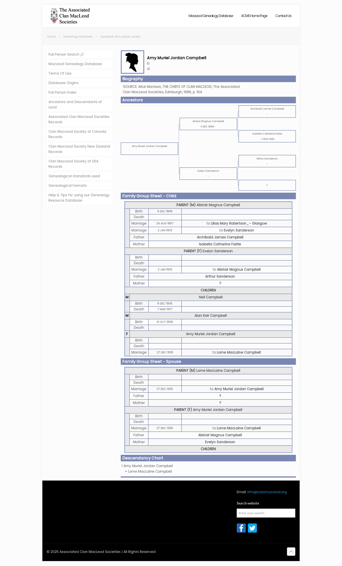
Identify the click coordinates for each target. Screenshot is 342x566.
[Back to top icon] (291, 551)
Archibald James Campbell (220, 237)
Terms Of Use (59, 73)
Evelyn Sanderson (218, 251)
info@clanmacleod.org (267, 492)
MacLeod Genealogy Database (75, 64)
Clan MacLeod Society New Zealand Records (79, 149)
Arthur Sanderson (220, 276)
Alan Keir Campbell (211, 315)
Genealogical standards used (74, 176)
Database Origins (63, 83)
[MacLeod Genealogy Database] (70, 14)
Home (51, 37)
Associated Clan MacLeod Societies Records (78, 119)
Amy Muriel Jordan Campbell (210, 334)
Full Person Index (62, 92)
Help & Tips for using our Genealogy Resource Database (79, 198)
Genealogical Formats (67, 185)
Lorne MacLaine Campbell (218, 370)
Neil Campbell (211, 297)
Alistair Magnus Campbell (218, 205)
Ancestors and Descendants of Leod (75, 105)
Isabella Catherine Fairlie (220, 244)
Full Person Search (64, 54)
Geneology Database (77, 37)
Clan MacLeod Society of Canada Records (77, 134)
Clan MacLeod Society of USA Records (73, 164)
